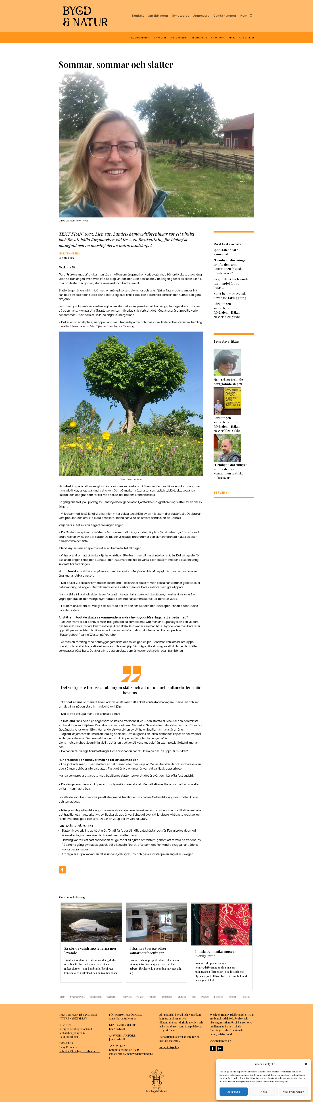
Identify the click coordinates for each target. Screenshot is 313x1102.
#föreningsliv (178, 37)
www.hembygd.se (220, 1041)
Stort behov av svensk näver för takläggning (230, 295)
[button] (306, 1064)
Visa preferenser (293, 1091)
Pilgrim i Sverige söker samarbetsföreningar (148, 950)
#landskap (181, 996)
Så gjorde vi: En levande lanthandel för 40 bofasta (231, 283)
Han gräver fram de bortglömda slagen (228, 381)
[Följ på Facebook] (213, 1048)
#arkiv (62, 996)
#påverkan (218, 996)
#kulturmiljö (199, 37)
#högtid (139, 996)
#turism (246, 996)
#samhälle (232, 996)
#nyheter (160, 37)
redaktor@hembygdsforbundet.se (79, 1051)
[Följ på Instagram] (220, 1048)
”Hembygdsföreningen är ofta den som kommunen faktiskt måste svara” (231, 266)
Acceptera (233, 1091)
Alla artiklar (246, 37)
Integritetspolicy (169, 1047)
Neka (263, 1091)
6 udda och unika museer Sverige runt (215, 953)
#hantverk (217, 37)
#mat (231, 37)
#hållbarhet (111, 996)
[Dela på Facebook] (62, 869)
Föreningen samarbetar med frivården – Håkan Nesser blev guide (227, 309)
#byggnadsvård (77, 996)
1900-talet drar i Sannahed (226, 252)
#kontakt (151, 996)
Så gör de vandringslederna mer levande (90, 950)
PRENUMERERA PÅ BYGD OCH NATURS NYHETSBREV (78, 1016)
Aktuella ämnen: (139, 37)
